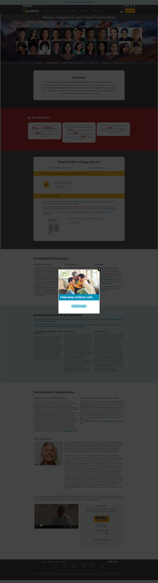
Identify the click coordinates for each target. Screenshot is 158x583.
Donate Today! (79, 306)
